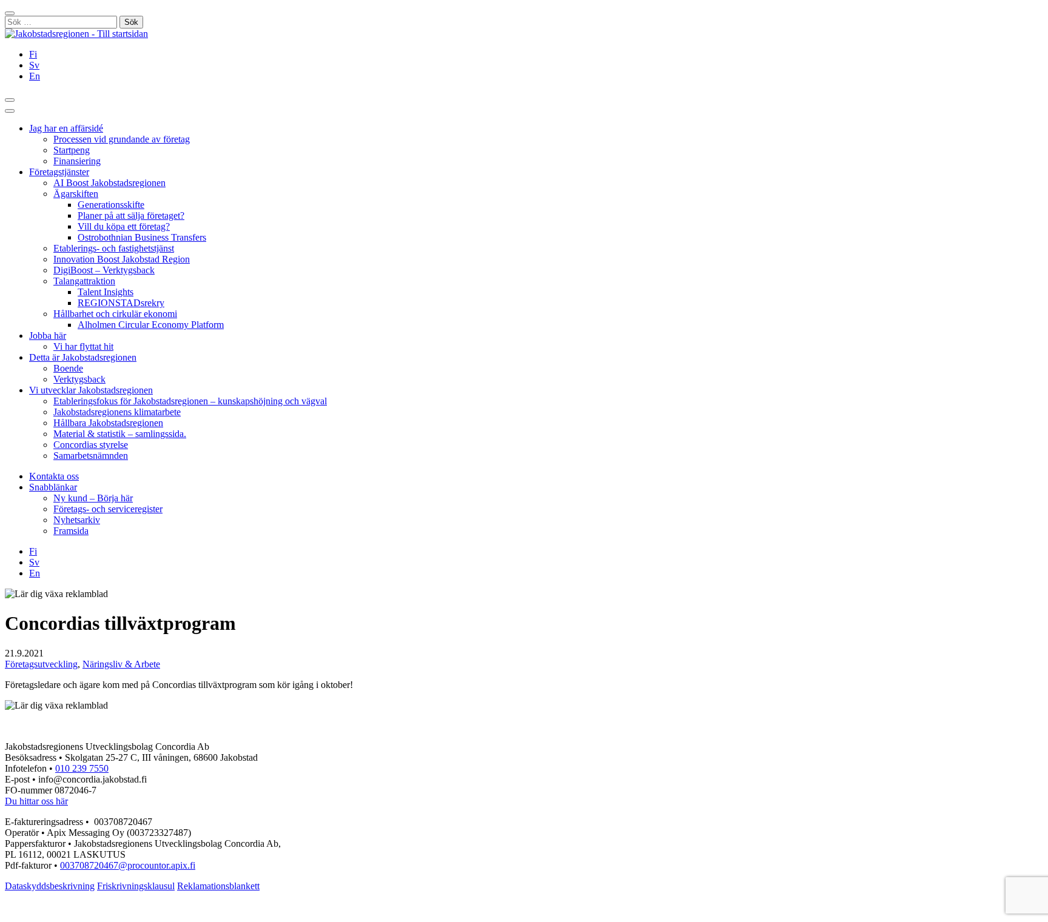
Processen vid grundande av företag (121, 139)
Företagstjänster (59, 172)
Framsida (71, 531)
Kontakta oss (54, 476)
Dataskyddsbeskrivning (50, 886)
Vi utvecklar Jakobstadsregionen (91, 390)
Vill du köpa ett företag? (124, 226)
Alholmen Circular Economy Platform (151, 324)
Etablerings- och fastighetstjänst (113, 248)
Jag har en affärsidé (66, 128)
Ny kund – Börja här (93, 498)
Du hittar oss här (36, 801)
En (34, 76)
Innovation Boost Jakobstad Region (121, 259)
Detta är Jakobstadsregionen (82, 357)
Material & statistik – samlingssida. (119, 434)
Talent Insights (105, 292)
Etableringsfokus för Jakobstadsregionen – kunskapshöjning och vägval (190, 401)
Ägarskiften (75, 194)
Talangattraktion (84, 281)
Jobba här (47, 335)
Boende (68, 368)
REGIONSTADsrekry (121, 303)
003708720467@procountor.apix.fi (127, 865)
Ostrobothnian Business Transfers (142, 237)
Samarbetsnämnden (90, 455)
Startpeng (71, 150)
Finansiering (77, 161)
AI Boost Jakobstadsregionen (109, 183)
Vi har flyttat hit (83, 346)
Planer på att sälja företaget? (131, 215)
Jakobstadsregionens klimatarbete (117, 412)
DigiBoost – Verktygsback (104, 270)
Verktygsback (79, 379)
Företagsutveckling (41, 664)
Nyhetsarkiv (76, 520)
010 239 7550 (82, 768)
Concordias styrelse (90, 444)
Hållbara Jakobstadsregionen (108, 423)
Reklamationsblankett (218, 886)
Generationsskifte (111, 204)
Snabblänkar (53, 487)
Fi (33, 54)
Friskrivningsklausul (136, 886)
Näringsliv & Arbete (121, 664)
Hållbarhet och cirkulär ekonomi (115, 314)
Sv (34, 65)
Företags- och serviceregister (108, 509)
